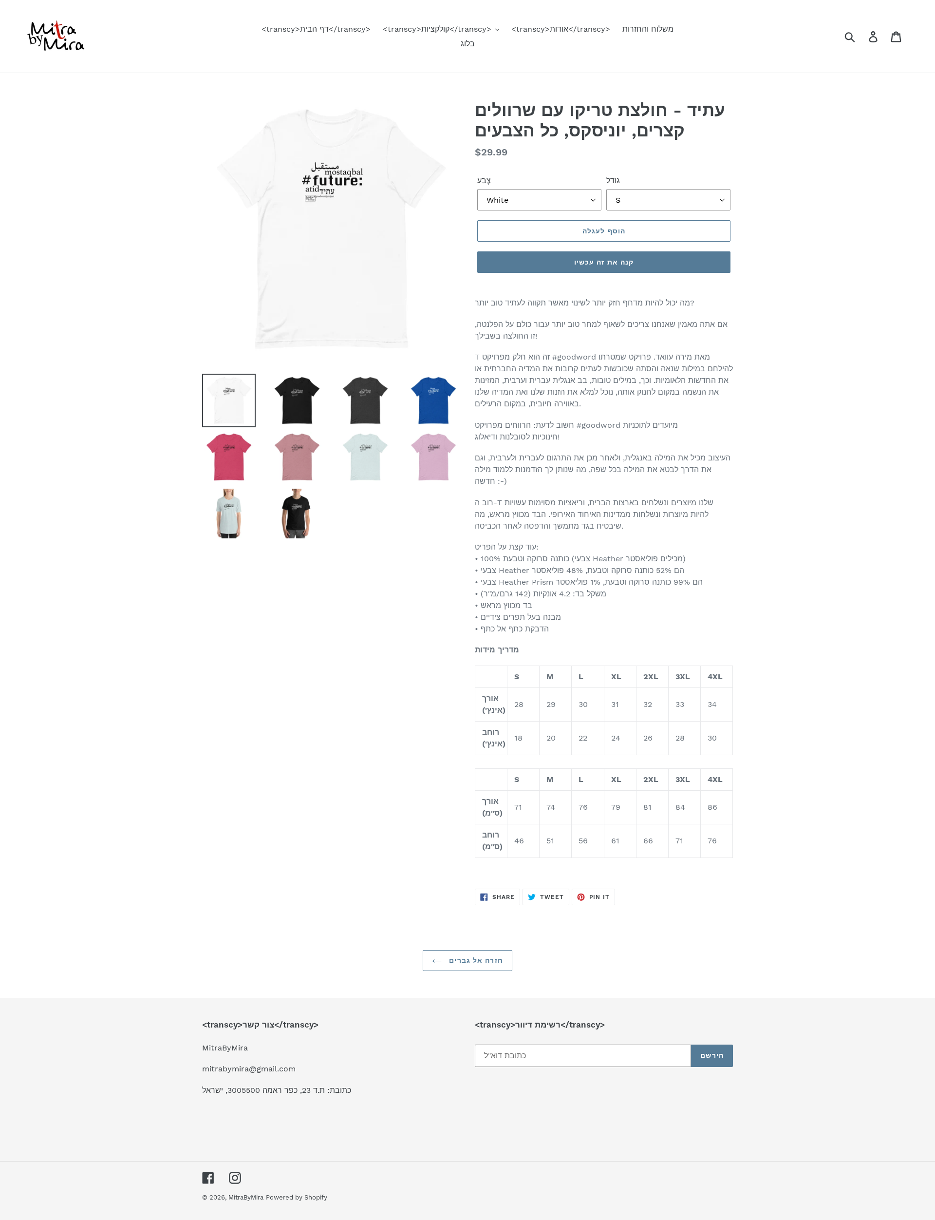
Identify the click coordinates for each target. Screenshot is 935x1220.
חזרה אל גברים (475, 960)
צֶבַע (484, 180)
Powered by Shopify (296, 1197)
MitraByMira (245, 1197)
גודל (613, 180)
